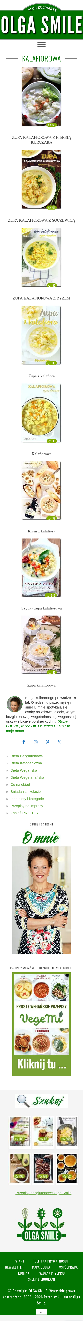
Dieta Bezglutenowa (26, 756)
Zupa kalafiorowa (41, 685)
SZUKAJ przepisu (52, 1273)
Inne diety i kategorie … (29, 799)
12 (54, 672)
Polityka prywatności (50, 1261)
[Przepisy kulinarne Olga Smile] (41, 25)
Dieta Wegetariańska (27, 777)
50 (53, 125)
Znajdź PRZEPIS (24, 813)
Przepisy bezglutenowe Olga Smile (44, 1193)
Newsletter (14, 1267)
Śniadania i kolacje (25, 792)
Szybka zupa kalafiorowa (41, 608)
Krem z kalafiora (41, 531)
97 (54, 285)
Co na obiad (20, 785)
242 (53, 595)
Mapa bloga (41, 1267)
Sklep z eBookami (41, 1279)
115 (53, 363)
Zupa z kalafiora (41, 376)
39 (53, 518)
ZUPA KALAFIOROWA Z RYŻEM (41, 298)
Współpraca (68, 1267)
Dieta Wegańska (23, 770)
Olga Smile (38, 1290)
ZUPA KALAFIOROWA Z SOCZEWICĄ (41, 220)
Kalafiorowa (41, 453)
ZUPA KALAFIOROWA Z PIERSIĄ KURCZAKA (41, 140)
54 (53, 208)
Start (19, 1261)
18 (54, 441)
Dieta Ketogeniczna (26, 763)
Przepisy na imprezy (26, 806)
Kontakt (24, 1273)
